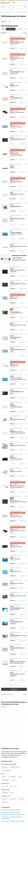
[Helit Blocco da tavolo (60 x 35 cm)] (14, 472)
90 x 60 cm (19, 29)
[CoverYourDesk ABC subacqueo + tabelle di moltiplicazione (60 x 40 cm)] (14, 234)
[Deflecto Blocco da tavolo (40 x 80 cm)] (14, 195)
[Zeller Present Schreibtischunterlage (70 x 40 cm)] (14, 154)
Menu (4, 6)
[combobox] (3, 29)
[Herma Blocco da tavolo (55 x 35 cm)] (14, 584)
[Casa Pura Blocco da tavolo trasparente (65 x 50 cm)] (14, 676)
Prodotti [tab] (3, 21)
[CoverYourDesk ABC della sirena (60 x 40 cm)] (14, 220)
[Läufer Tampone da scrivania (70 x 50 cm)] (14, 597)
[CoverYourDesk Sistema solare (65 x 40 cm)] (14, 393)
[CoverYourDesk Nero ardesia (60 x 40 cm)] (14, 285)
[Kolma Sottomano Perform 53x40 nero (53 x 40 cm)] (14, 272)
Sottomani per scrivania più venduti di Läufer (13, 814)
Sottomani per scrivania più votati (10, 812)
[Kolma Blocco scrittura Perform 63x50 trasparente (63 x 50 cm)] (14, 433)
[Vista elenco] (25, 33)
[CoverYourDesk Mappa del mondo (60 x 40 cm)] (14, 649)
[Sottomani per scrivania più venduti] (14, 259)
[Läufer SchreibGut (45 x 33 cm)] (14, 560)
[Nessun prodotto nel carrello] (25, 3)
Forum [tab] (9, 21)
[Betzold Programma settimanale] (14, 338)
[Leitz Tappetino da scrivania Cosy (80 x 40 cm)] (14, 531)
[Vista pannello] (22, 33)
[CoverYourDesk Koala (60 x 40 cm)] (14, 312)
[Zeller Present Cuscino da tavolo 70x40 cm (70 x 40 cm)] (14, 43)
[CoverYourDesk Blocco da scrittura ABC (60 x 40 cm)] (14, 73)
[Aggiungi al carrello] (25, 48)
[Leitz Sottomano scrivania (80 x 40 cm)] (14, 112)
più (17, 757)
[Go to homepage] (5, 2)
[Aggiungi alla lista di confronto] (21, 48)
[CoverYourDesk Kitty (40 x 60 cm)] (14, 207)
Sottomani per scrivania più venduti (10, 810)
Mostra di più (14, 689)
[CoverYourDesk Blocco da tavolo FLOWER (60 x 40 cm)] (14, 610)
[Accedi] (17, 2)
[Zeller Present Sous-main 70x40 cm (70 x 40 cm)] (14, 59)
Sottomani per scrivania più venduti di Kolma (13, 821)
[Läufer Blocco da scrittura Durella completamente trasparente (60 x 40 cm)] (14, 486)
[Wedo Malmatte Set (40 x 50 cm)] (14, 572)
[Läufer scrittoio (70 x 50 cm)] (14, 86)
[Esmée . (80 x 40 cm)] (14, 168)
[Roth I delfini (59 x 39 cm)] (14, 298)
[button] (26, 37)
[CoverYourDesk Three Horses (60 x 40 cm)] (14, 636)
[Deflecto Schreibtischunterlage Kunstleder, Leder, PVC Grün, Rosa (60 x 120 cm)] (14, 407)
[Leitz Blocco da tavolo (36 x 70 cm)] (14, 181)
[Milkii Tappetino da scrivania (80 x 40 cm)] (14, 420)
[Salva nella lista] (23, 48)
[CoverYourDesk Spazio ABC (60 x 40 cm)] (14, 140)
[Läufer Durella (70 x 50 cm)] (14, 365)
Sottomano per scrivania (15, 36)
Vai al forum (4, 706)
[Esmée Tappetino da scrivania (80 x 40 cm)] (14, 247)
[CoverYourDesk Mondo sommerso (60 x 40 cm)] (14, 623)
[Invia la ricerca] (9, 7)
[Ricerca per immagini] (25, 6)
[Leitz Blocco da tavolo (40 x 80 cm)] (14, 126)
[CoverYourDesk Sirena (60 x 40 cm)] (14, 99)
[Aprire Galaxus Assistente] (21, 3)
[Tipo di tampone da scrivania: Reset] (14, 29)
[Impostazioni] (13, 3)
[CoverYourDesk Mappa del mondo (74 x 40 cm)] (14, 351)
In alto (25, 694)
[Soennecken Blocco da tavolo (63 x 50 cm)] (14, 501)
